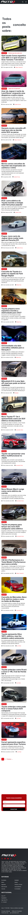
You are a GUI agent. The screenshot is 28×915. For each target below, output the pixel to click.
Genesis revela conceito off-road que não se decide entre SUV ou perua (13, 130)
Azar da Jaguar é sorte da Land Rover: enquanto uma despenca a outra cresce (13, 93)
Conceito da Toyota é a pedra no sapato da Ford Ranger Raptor (12, 273)
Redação (16, 392)
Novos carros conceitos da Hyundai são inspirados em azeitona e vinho (13, 166)
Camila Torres (18, 104)
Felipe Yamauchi (19, 67)
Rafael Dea (19, 284)
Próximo (10, 759)
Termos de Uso (4, 912)
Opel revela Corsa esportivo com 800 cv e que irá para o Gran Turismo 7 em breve (13, 58)
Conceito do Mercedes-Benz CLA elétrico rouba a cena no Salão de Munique (14, 599)
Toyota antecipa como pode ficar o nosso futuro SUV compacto (13, 709)
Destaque (4, 414)
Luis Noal (19, 645)
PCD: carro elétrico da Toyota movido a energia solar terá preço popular (12, 203)
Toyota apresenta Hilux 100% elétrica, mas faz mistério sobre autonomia (12, 636)
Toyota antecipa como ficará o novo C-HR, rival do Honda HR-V (14, 672)
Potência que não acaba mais (15, 53)
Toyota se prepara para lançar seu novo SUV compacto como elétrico (12, 527)
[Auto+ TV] (8, 2)
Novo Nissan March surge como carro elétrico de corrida (12, 491)
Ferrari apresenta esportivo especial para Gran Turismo (13, 743)
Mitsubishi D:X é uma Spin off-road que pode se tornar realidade (13, 383)
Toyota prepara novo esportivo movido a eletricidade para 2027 (11, 311)
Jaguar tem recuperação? (14, 88)
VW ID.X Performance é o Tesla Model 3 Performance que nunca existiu (13, 562)
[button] (22, 2)
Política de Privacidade (17, 911)
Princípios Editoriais (5, 911)
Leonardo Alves (19, 429)
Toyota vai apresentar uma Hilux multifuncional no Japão (13, 456)
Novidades (4, 53)
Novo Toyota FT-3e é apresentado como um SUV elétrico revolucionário (13, 419)
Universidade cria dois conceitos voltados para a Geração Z (12, 348)
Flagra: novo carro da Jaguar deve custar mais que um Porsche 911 (12, 238)
